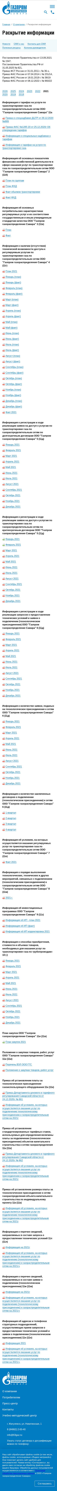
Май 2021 (11, 467)
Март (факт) (12, 305)
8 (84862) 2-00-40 (16, 1429)
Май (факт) (11, 327)
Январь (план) (13, 277)
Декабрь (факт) (14, 406)
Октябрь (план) (14, 378)
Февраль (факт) (14, 294)
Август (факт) (13, 361)
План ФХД (11, 186)
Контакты (8, 1409)
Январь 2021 (13, 444)
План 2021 (11, 271)
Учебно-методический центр (19, 1415)
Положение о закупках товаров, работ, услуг (29, 1070)
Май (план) (11, 322)
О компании (9, 1391)
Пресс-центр (10, 1403)
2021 (46, 91)
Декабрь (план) (14, 401)
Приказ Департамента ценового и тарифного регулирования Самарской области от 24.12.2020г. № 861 (28, 1096)
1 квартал (11, 812)
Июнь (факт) (12, 339)
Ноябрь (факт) (13, 395)
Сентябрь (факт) (14, 373)
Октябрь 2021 (13, 495)
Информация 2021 (16, 1343)
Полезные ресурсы (11, 47)
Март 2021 (11, 456)
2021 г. (9, 897)
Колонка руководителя (35, 47)
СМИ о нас (19, 44)
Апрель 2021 (12, 461)
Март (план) (12, 299)
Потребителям (11, 1397)
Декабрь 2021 (13, 506)
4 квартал (11, 829)
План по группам (15, 180)
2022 (37, 91)
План (8, 230)
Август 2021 (12, 484)
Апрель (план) (13, 310)
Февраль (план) (14, 288)
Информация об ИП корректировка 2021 (28, 931)
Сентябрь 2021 (14, 490)
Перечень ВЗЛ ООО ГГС (19, 1064)
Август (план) (13, 356)
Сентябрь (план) (14, 367)
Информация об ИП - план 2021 (23, 920)
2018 (21, 94)
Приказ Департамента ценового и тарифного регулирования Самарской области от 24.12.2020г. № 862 (28, 1157)
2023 (29, 91)
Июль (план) (12, 344)
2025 (13, 91)
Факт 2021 (11, 412)
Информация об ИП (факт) (20, 926)
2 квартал (11, 818)
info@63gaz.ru (14, 1435)
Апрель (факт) (13, 316)
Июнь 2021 (11, 473)
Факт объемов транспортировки (23, 192)
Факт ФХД (11, 197)
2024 (21, 91)
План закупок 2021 (16, 1042)
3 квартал (11, 824)
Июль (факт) (12, 350)
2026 (5, 91)
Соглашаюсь (45, 1483)
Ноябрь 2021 (13, 501)
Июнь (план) (12, 333)
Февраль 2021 (13, 450)
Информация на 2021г (18, 1247)
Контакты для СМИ (37, 44)
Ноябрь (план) (13, 389)
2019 (13, 94)
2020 (5, 94)
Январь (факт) (13, 282)
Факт (8, 235)
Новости (6, 44)
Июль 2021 (11, 478)
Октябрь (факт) (14, 384)
